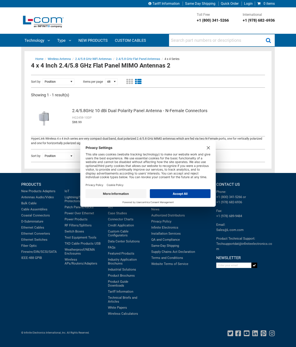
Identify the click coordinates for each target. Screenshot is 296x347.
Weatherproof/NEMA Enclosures (80, 251)
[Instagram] (272, 333)
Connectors (41, 215)
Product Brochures (121, 276)
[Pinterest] (263, 333)
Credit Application (121, 225)
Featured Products (121, 253)
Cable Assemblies (34, 209)
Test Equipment (76, 237)
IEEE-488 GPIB (31, 258)
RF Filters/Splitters (78, 225)
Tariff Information (166, 4)
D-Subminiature (32, 221)
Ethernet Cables (32, 227)
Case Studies (117, 213)
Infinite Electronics (164, 227)
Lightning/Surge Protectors (76, 199)
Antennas (28, 197)
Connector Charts (120, 219)
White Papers (117, 308)
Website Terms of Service (169, 264)
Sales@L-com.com (230, 230)
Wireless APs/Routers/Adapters (81, 261)
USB (97, 243)
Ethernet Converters (35, 234)
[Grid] (129, 81)
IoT (67, 191)
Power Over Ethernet (79, 213)
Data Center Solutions (124, 241)
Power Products (76, 219)
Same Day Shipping (200, 4)
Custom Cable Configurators (118, 233)
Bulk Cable (29, 203)
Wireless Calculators (123, 314)
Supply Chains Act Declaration (173, 252)
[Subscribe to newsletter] (254, 265)
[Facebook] (238, 333)
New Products (31, 191)
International (259, 18)
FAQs (111, 247)
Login (248, 4)
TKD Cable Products (79, 243)
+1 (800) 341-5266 (229, 197)
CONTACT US (228, 184)
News (155, 209)
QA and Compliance (165, 240)
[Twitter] (230, 333)
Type (62, 40)
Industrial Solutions (122, 269)
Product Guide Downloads (118, 283)
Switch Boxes (74, 231)
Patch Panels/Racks (79, 207)
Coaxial (26, 215)
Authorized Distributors (168, 215)
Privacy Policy (161, 221)
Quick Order (230, 4)
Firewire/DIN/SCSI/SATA (39, 252)
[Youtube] (246, 333)
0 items (269, 4)
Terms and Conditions (167, 258)
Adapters (48, 191)
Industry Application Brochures (122, 261)
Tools (92, 237)
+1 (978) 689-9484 (229, 216)
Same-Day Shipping (165, 246)
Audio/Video (45, 197)
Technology (34, 40)
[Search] (268, 40)
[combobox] (222, 40)
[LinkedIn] (255, 333)
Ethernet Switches (34, 240)
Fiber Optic (29, 246)
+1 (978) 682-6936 (229, 202)
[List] (138, 81)
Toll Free (213, 18)
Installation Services (166, 234)
